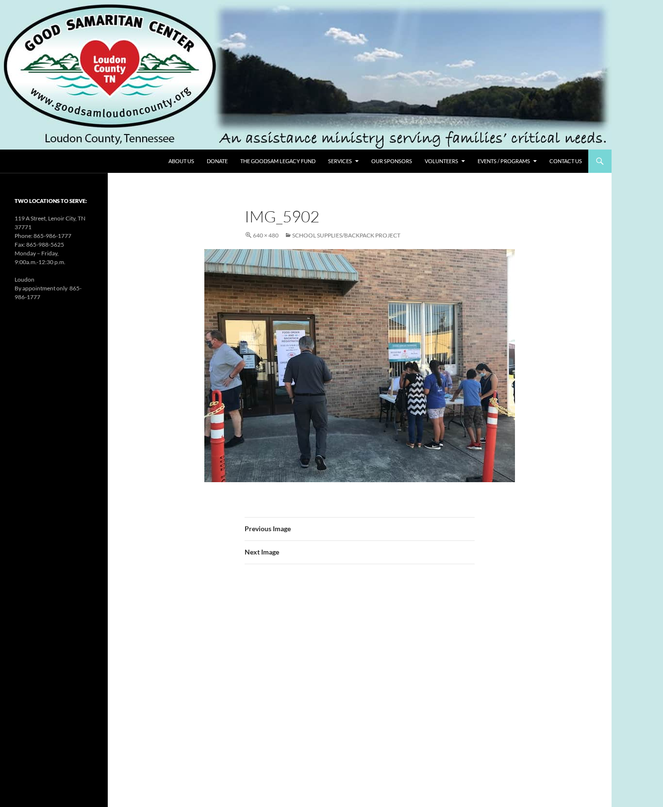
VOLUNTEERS (441, 161)
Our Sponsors (391, 161)
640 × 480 (266, 235)
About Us (181, 161)
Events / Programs (504, 161)
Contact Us (565, 161)
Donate (217, 161)
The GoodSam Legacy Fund (277, 161)
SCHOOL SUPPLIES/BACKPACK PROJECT (346, 235)
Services (340, 161)
